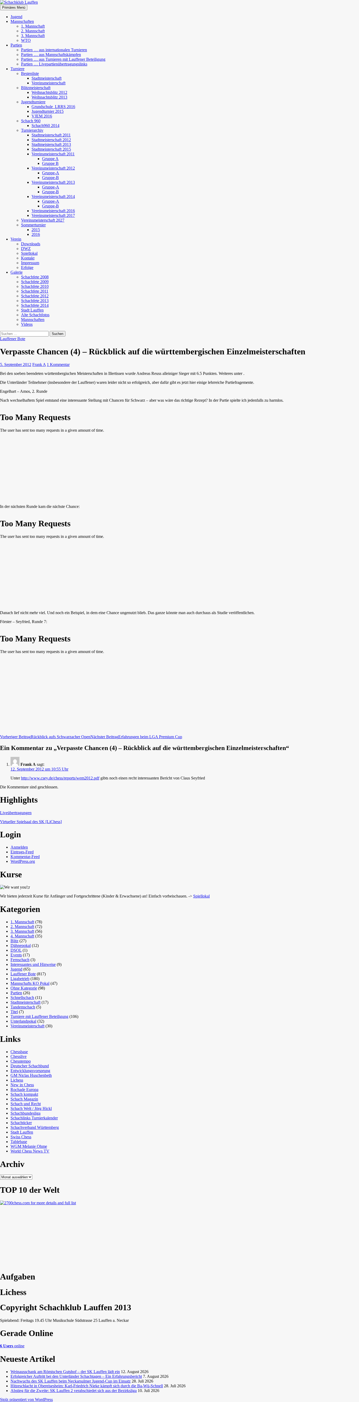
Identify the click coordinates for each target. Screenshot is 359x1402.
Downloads (30, 244)
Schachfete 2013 (35, 300)
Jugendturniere (33, 102)
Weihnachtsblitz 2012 (49, 92)
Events (16, 955)
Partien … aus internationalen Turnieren (54, 50)
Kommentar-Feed (25, 856)
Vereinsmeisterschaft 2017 (53, 215)
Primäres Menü (13, 7)
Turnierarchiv (32, 130)
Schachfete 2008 (35, 277)
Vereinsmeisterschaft (48, 83)
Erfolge (27, 267)
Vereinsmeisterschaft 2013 (53, 182)
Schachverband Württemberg (35, 1127)
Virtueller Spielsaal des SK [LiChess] (31, 821)
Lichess (17, 1080)
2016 (36, 234)
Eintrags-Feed (22, 852)
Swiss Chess (21, 1137)
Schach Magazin (24, 1099)
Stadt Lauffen (32, 310)
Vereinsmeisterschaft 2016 (53, 210)
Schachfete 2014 (35, 305)
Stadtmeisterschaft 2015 (51, 149)
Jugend (16, 16)
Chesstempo (21, 1061)
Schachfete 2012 (35, 296)
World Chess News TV (30, 1151)
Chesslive (19, 1056)
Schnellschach (22, 997)
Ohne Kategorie (24, 988)
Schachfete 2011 (34, 291)
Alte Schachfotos (35, 315)
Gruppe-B (50, 177)
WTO (26, 40)
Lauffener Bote (12, 339)
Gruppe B (50, 163)
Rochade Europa (24, 1089)
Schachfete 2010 (35, 286)
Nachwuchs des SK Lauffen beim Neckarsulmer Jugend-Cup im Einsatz (71, 1381)
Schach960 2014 (45, 125)
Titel (14, 1012)
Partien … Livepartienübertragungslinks (54, 64)
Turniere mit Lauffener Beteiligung (39, 1016)
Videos (27, 324)
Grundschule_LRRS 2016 (53, 106)
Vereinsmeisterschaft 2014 (53, 196)
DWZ (26, 248)
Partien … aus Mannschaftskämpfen (51, 54)
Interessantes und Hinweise (33, 964)
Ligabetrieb (20, 978)
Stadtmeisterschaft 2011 (51, 135)
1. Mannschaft (33, 26)
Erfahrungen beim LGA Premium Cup (136, 737)
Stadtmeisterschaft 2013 (51, 144)
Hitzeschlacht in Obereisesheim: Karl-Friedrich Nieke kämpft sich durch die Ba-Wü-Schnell (87, 1386)
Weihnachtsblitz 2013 (49, 97)
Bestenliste (30, 73)
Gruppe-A (50, 173)
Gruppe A (50, 158)
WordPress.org (23, 861)
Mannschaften (22, 21)
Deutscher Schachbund (30, 1066)
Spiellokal (29, 253)
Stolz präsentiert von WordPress (26, 1399)
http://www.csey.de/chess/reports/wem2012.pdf (60, 778)
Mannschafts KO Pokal (30, 983)
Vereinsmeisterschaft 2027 (42, 220)
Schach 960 (30, 121)
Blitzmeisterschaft (35, 87)
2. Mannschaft (33, 31)
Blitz (14, 941)
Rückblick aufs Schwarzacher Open (45, 737)
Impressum (30, 263)
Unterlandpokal (23, 1021)
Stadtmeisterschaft (46, 78)
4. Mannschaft (22, 936)
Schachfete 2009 (35, 281)
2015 (36, 229)
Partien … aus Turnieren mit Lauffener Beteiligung (63, 59)
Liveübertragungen (16, 812)
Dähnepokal (21, 945)
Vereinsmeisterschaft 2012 (53, 168)
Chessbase (19, 1051)
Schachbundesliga (25, 1113)
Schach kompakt (24, 1094)
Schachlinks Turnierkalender (34, 1118)
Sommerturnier (33, 225)
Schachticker (21, 1122)
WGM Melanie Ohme (29, 1146)
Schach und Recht (26, 1104)
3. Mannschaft (33, 35)
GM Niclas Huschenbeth (31, 1075)
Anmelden (19, 847)
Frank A (39, 364)
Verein (16, 239)
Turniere (17, 69)
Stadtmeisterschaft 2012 (51, 139)
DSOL (16, 950)
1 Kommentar (58, 364)
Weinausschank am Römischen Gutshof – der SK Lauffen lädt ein (65, 1371)
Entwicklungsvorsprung (30, 1070)
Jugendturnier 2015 (48, 111)
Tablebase (19, 1141)
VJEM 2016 (42, 116)
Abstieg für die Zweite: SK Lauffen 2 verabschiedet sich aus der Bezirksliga (74, 1390)
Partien (16, 45)
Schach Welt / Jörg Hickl (31, 1108)
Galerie (17, 272)
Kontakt (27, 258)
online (12, 1346)
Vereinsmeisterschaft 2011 (53, 154)
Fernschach (20, 959)
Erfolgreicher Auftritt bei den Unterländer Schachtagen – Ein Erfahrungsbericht (76, 1376)
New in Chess (22, 1085)
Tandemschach (23, 1007)
